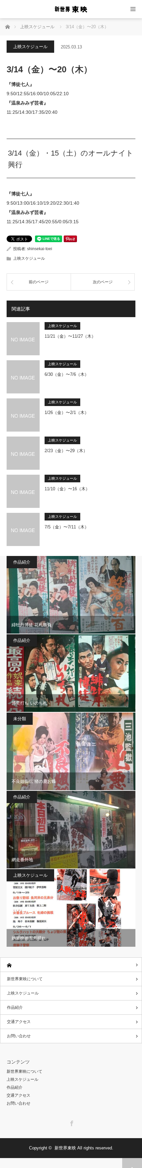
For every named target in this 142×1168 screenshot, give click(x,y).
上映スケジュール (30, 46)
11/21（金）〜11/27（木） (70, 336)
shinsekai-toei (39, 248)
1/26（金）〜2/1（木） (67, 412)
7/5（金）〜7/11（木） (67, 526)
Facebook (71, 1122)
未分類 (19, 718)
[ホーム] (71, 965)
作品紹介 (21, 562)
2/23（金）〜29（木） (66, 450)
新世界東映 (65, 1147)
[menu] (133, 9)
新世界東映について (25, 979)
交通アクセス (19, 1021)
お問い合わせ (19, 1036)
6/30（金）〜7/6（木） (67, 374)
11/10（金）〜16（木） (67, 488)
